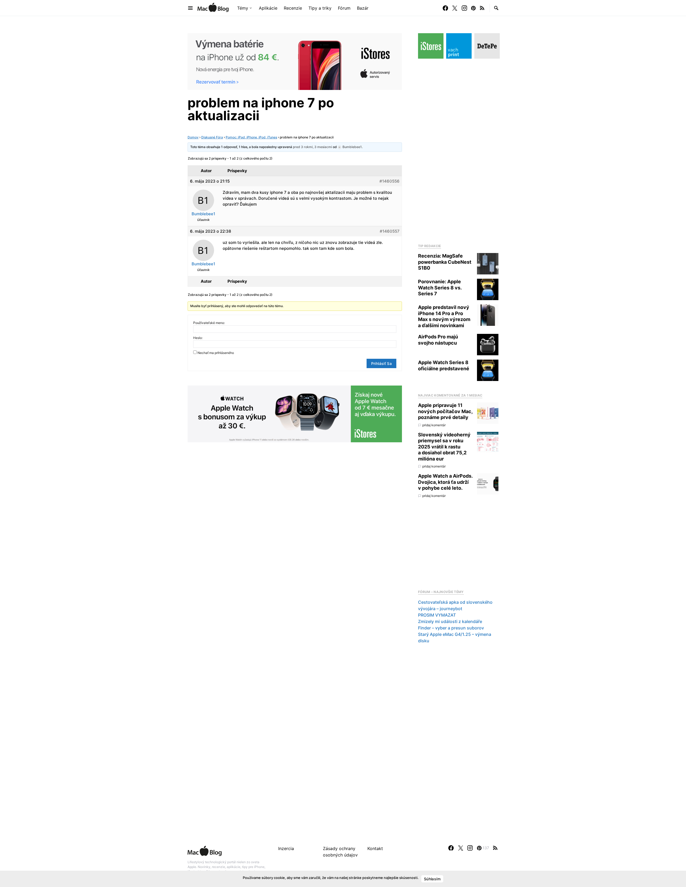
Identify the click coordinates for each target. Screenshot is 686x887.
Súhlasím (432, 879)
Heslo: (198, 338)
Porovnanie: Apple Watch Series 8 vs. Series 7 (439, 287)
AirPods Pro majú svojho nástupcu (438, 340)
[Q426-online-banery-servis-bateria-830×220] (295, 61)
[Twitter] (454, 8)
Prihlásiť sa (381, 363)
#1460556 (389, 181)
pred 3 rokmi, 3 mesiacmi (312, 147)
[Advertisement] (458, 149)
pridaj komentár (434, 425)
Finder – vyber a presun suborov (451, 628)
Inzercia (286, 848)
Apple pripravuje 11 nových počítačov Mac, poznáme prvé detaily (445, 411)
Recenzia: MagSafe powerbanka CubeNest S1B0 (444, 262)
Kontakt (375, 848)
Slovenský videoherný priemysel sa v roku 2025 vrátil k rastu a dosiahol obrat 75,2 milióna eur (444, 447)
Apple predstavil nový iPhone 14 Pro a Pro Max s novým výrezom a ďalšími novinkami (444, 316)
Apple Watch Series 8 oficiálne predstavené (443, 365)
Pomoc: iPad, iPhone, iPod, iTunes (251, 137)
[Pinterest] (473, 8)
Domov (193, 137)
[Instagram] (464, 8)
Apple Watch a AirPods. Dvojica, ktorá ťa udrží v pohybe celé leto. (445, 482)
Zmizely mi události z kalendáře (450, 621)
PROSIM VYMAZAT (437, 615)
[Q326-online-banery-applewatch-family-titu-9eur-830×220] (295, 413)
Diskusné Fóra (212, 137)
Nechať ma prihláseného (215, 353)
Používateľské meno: (209, 323)
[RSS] (482, 8)
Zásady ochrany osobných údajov (340, 852)
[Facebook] (445, 8)
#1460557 (390, 231)
